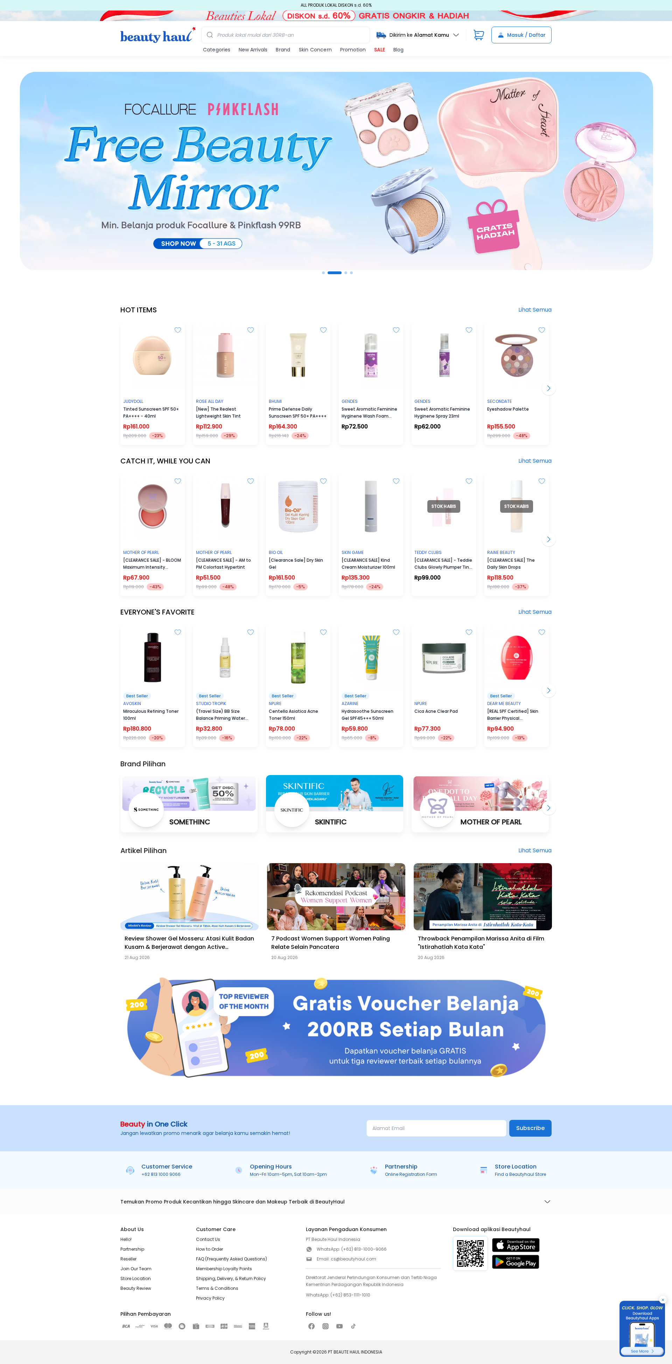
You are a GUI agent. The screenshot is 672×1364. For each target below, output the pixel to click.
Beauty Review (135, 1288)
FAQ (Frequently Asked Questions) (231, 1259)
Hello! (126, 1239)
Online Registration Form (411, 1174)
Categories (216, 49)
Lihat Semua (535, 310)
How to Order (209, 1249)
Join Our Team (136, 1269)
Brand (283, 49)
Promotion (353, 49)
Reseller (128, 1259)
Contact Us (208, 1239)
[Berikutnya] (549, 808)
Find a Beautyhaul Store (520, 1174)
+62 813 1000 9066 (161, 1174)
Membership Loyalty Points (224, 1269)
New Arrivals (253, 49)
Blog (398, 49)
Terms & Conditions (217, 1288)
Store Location (135, 1278)
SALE (379, 49)
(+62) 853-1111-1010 (350, 1295)
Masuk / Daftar (526, 34)
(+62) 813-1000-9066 (364, 1249)
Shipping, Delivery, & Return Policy (231, 1278)
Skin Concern (315, 49)
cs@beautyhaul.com (353, 1259)
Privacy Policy (210, 1298)
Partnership (132, 1249)
